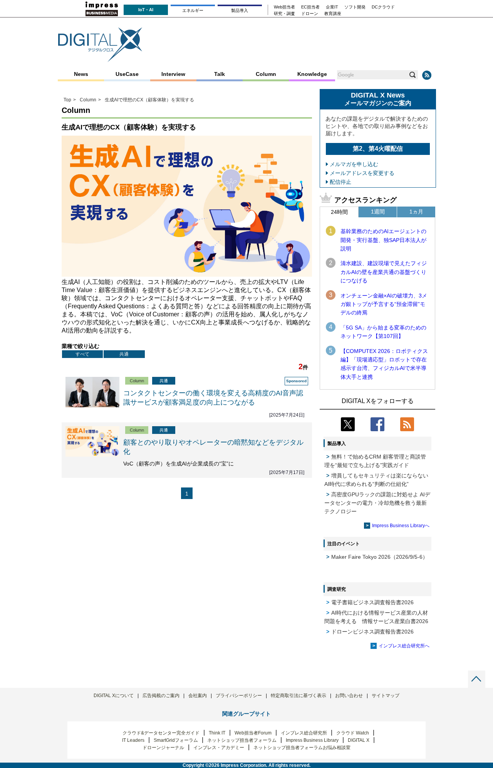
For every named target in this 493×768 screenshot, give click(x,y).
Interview (173, 74)
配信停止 (340, 182)
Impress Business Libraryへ (400, 525)
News (81, 74)
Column (266, 74)
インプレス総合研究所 (304, 733)
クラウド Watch (352, 733)
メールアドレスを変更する (362, 173)
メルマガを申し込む (354, 164)
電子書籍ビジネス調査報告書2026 (372, 602)
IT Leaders (133, 740)
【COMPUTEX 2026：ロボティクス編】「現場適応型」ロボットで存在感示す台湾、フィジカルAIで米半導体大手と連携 (384, 364)
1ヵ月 (416, 211)
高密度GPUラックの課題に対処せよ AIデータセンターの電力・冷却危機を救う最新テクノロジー (377, 502)
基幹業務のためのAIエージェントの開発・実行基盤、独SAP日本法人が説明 (383, 240)
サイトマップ (385, 695)
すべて (82, 354)
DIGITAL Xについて (114, 695)
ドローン (309, 14)
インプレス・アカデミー (218, 747)
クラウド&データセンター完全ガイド (161, 733)
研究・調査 (284, 14)
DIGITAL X (358, 740)
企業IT (332, 7)
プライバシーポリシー (239, 695)
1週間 (378, 211)
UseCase (127, 74)
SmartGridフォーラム (176, 740)
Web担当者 (284, 7)
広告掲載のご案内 (161, 695)
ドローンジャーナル (163, 747)
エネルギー (192, 10)
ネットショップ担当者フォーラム (242, 740)
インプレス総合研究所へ (404, 646)
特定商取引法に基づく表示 (298, 695)
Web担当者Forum (253, 733)
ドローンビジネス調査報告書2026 (372, 632)
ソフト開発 (355, 7)
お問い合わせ (349, 695)
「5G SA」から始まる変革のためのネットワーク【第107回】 (383, 331)
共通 (124, 354)
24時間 (339, 212)
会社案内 (197, 695)
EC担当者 (310, 7)
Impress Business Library (312, 740)
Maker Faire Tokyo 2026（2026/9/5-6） (379, 557)
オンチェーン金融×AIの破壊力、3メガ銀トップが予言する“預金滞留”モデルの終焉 (383, 304)
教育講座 (332, 14)
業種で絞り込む (80, 346)
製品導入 (239, 10)
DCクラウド (383, 7)
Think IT (217, 733)
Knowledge (312, 74)
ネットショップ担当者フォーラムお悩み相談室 (301, 747)
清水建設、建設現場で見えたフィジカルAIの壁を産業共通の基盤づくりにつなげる (383, 272)
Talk (219, 74)
